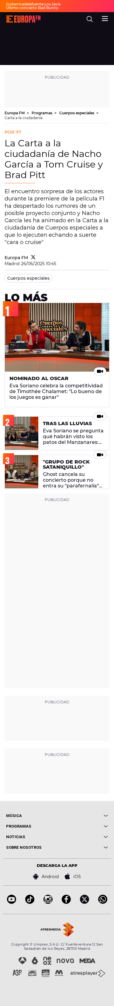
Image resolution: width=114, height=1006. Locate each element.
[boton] (82, 815)
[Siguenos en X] (84, 902)
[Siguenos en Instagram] (48, 902)
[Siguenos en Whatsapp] (102, 902)
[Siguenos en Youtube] (11, 902)
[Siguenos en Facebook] (66, 902)
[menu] (105, 18)
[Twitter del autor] (33, 257)
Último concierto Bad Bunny (32, 7)
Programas (42, 113)
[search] (90, 19)
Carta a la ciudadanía (24, 118)
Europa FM (15, 113)
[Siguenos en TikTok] (29, 902)
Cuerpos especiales (77, 113)
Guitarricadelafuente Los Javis (33, 4)
